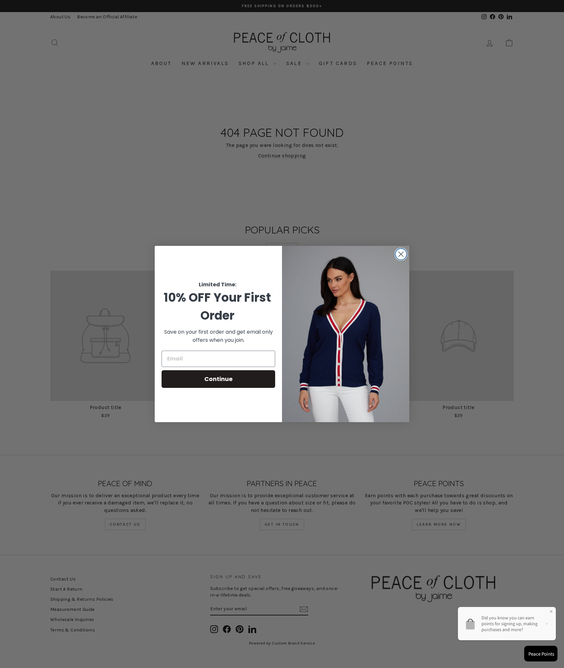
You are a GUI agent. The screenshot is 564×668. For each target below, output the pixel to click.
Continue (218, 379)
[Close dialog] (401, 254)
